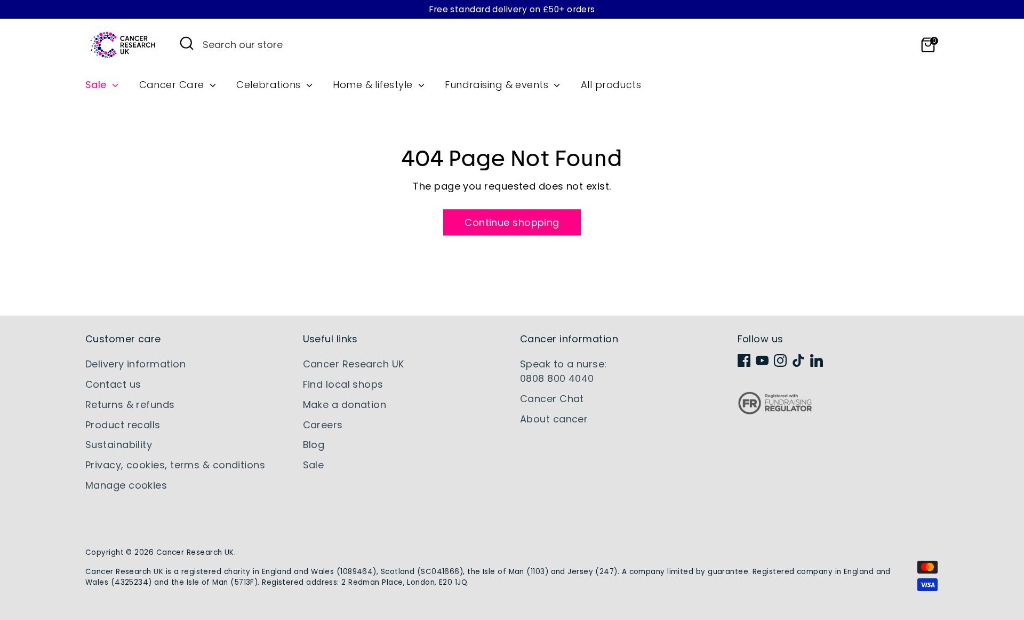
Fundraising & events (498, 84)
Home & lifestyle (374, 84)
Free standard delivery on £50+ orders (512, 9)
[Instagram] (780, 360)
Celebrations (269, 84)
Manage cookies (126, 485)
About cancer (554, 419)
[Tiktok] (798, 360)
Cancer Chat (552, 398)
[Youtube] (762, 360)
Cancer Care (173, 84)
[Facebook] (744, 360)
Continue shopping (512, 222)
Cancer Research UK (353, 364)
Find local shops (343, 384)
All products (611, 84)
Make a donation (345, 404)
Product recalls (123, 424)
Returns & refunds (130, 404)
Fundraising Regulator (775, 411)
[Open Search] (186, 43)
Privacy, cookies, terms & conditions (175, 465)
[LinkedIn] (816, 360)
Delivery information (135, 364)
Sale (97, 84)
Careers (323, 424)
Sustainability (118, 444)
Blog (314, 444)
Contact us (113, 384)
